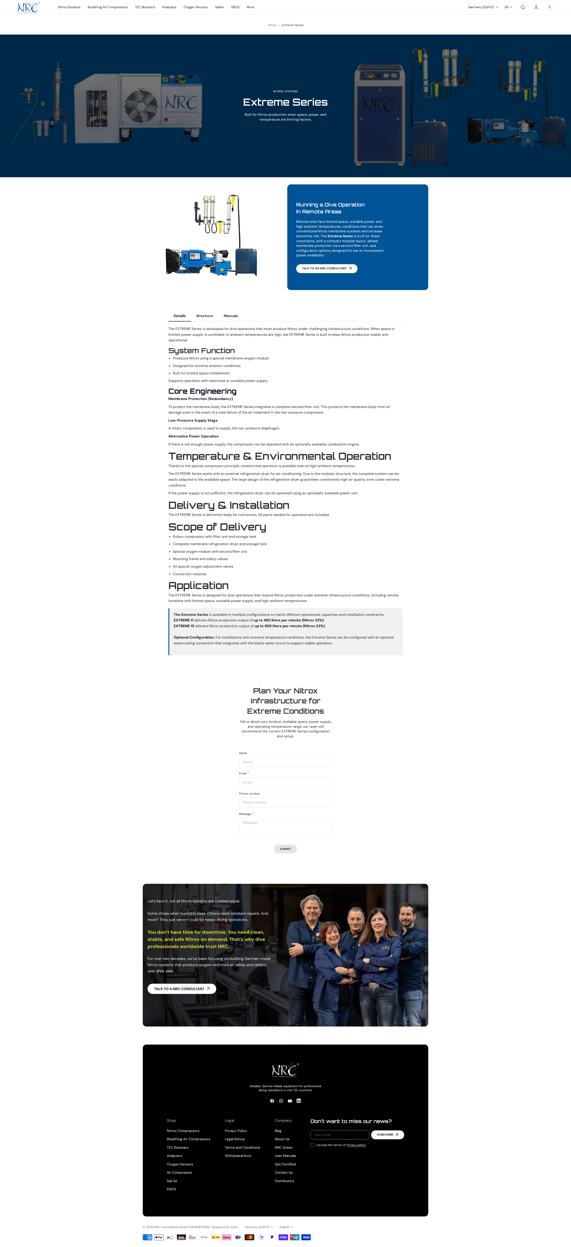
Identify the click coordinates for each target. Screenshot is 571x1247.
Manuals (231, 315)
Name (243, 753)
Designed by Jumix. (225, 1227)
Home (272, 25)
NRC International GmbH (171, 1227)
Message (245, 814)
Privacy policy (356, 1145)
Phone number (249, 794)
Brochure (205, 315)
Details (180, 315)
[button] (522, 7)
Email (242, 773)
